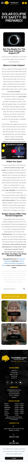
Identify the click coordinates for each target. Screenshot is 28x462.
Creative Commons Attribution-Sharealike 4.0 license (13, 263)
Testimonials (14, 376)
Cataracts (14, 397)
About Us (14, 370)
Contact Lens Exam (14, 392)
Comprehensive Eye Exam (14, 390)
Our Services (14, 372)
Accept (14, 458)
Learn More (14, 314)
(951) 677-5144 (14, 437)
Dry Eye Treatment (14, 395)
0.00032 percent (6, 234)
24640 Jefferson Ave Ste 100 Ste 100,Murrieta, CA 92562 (14, 429)
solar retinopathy (10, 190)
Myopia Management (14, 393)
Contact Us (14, 337)
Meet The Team (14, 374)
